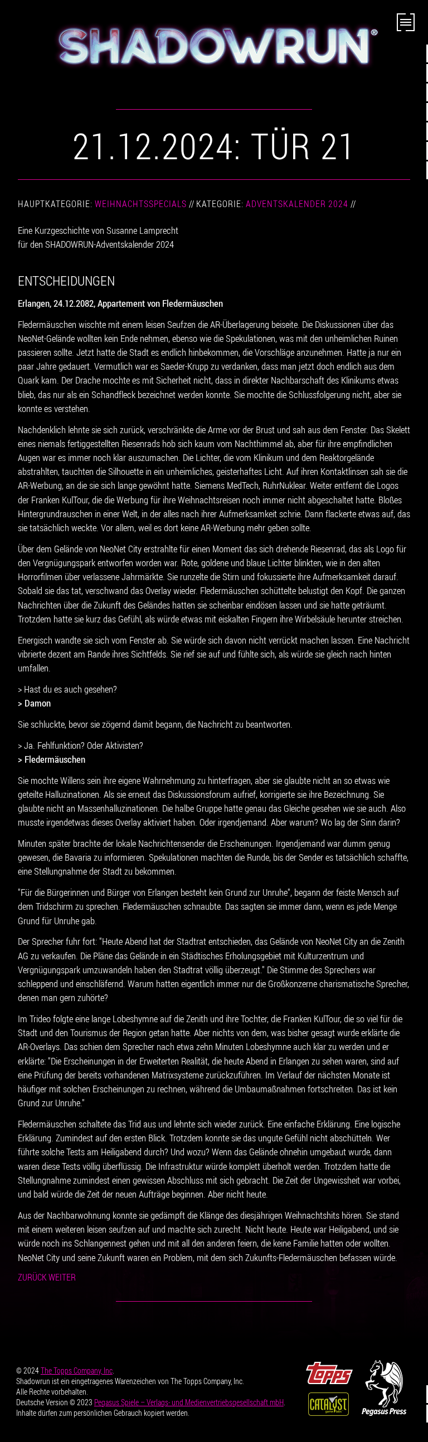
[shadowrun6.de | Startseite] (214, 45)
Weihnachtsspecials (141, 204)
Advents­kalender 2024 (297, 204)
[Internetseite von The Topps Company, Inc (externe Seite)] (329, 1371)
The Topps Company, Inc (77, 1370)
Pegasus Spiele (189, 1402)
